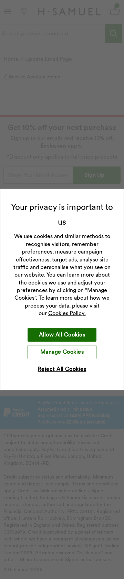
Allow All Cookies (62, 334)
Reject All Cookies (62, 369)
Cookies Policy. (67, 313)
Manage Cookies (62, 352)
